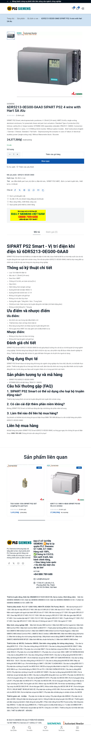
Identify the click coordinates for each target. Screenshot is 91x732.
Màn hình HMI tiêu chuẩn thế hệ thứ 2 (42, 639)
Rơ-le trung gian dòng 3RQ (61, 681)
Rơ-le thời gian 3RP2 (36, 686)
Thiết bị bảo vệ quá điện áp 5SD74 (32, 708)
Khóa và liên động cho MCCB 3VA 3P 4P (59, 686)
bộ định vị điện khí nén (37, 181)
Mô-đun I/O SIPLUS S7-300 (44, 609)
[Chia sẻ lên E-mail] (38, 190)
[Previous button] (10, 1)
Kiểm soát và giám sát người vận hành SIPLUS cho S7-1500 (27, 612)
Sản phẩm (21, 18)
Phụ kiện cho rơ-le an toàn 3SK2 (53, 652)
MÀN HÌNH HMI (54, 634)
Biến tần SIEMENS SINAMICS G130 (62, 600)
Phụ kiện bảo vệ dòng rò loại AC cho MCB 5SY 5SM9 (30, 672)
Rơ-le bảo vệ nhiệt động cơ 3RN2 (69, 684)
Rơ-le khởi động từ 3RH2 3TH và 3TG (32, 669)
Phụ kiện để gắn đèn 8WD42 (61, 696)
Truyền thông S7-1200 (72, 618)
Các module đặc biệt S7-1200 (23, 618)
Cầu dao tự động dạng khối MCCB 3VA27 (63, 646)
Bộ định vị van (32, 18)
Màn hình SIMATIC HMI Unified (67, 639)
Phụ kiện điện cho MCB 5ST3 (23, 681)
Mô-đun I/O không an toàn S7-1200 (44, 621)
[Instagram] (23, 563)
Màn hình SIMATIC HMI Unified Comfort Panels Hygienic (51, 631)
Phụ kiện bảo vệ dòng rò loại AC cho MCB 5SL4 (23, 666)
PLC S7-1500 (34, 615)
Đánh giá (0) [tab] (51, 232)
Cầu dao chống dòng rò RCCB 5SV (36, 646)
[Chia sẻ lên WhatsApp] (34, 190)
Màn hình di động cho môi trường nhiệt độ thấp (25, 636)
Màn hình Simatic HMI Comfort (41, 625)
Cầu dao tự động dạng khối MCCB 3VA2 (63, 672)
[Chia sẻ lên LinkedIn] (29, 190)
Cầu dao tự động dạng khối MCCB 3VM (59, 661)
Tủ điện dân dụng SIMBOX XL (26, 705)
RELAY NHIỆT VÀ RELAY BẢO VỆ (24, 689)
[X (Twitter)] (14, 563)
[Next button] (8, 1)
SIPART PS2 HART (53, 181)
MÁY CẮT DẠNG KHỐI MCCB (60, 658)
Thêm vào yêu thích (26, 167)
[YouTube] (18, 563)
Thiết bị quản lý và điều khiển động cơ (51, 705)
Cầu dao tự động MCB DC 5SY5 (38, 678)
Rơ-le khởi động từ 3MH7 (35, 663)
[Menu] (82, 8)
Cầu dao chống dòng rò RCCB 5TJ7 (32, 661)
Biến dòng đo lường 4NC (34, 702)
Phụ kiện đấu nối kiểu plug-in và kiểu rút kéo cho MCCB (63, 692)
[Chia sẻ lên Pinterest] (24, 190)
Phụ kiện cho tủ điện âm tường (39, 696)
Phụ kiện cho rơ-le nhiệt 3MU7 (34, 649)
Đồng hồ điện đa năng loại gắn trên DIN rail (58, 699)
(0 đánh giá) (20, 115)
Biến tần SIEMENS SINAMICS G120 (37, 600)
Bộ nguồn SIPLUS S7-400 (54, 618)
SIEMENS (10, 104)
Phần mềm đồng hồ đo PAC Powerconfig (58, 702)
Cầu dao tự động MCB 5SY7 (73, 663)
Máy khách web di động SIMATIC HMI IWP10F (58, 636)
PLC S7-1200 (75, 609)
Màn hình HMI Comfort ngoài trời (64, 625)
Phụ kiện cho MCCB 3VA (42, 681)
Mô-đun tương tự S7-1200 (58, 612)
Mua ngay (45, 161)
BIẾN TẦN (29, 603)
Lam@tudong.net (42, 579)
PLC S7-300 (39, 618)
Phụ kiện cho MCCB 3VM (59, 678)
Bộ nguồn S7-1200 (65, 621)
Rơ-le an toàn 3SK (67, 689)
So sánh (12, 167)
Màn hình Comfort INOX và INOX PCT (33, 628)
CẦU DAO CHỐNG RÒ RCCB (55, 669)
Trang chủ (10, 18)
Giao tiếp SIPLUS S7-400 (19, 615)
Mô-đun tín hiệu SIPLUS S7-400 (23, 609)
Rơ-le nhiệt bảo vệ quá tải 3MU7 (32, 692)
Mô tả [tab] (37, 232)
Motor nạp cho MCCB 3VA (48, 684)
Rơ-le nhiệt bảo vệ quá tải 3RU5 (39, 658)
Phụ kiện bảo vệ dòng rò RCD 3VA (48, 689)
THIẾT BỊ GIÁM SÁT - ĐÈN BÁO (21, 710)
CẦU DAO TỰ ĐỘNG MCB (53, 663)
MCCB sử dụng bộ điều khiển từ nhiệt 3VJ (54, 666)
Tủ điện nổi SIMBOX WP (73, 705)
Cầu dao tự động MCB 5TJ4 (17, 655)
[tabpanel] (45, 335)
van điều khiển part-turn (19, 181)
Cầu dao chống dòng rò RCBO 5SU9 (40, 655)
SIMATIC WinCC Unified (40, 634)
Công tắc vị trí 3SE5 (51, 708)
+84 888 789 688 (43, 574)
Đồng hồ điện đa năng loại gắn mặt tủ (30, 699)
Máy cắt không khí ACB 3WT (17, 658)
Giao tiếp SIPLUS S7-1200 (22, 621)
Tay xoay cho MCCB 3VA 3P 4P (18, 686)
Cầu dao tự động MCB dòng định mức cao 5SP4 (49, 675)
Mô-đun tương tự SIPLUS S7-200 (51, 615)
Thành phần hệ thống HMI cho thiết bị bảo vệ (63, 628)
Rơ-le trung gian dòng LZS (17, 678)
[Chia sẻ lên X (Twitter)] (20, 190)
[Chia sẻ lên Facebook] (15, 190)
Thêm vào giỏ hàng (53, 154)
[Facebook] (9, 563)
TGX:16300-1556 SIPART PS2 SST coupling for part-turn (23, 505)
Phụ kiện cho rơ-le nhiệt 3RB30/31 (29, 652)
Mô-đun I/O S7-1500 (62, 609)
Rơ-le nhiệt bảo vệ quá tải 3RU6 (57, 649)
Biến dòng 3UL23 (13, 708)
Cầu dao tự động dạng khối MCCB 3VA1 (68, 655)
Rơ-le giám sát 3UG (31, 684)
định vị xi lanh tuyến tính (69, 181)
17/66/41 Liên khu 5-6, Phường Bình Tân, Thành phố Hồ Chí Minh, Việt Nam (46, 585)
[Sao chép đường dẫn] (43, 190)
